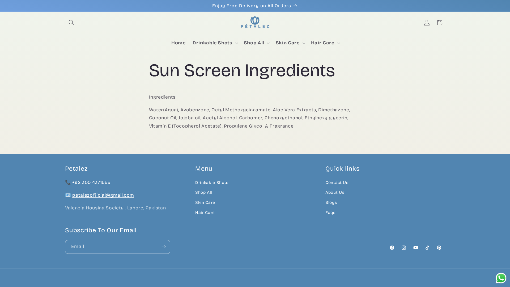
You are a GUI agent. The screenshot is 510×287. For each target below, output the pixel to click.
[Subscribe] (163, 247)
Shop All (203, 192)
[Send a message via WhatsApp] (501, 278)
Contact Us (336, 182)
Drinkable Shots (211, 182)
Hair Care (205, 212)
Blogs (331, 202)
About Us (334, 192)
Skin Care (205, 202)
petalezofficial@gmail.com (103, 195)
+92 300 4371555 (91, 182)
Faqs (330, 212)
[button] (71, 22)
